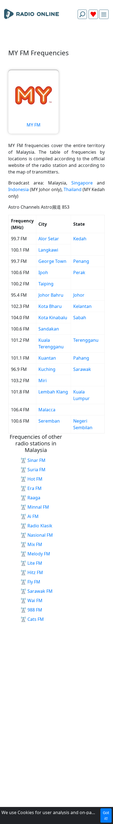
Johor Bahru (50, 295)
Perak (79, 272)
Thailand (72, 189)
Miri (42, 380)
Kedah (79, 239)
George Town (52, 261)
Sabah (79, 318)
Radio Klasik (39, 526)
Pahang (81, 358)
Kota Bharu (50, 306)
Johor (78, 295)
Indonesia (18, 189)
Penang (81, 261)
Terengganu (85, 340)
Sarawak (82, 369)
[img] (104, 14)
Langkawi (48, 250)
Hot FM (35, 479)
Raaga (33, 498)
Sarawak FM (40, 591)
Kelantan (82, 306)
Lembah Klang (53, 392)
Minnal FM (38, 507)
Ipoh (43, 272)
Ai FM (33, 516)
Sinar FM (36, 460)
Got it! (106, 815)
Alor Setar (48, 239)
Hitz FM (35, 572)
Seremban (49, 421)
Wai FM (35, 600)
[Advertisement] (56, 36)
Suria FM (36, 470)
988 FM (34, 610)
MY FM (34, 125)
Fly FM (33, 582)
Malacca (46, 410)
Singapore (82, 183)
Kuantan (47, 358)
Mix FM (34, 544)
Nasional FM (40, 535)
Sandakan (48, 329)
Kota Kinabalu (52, 318)
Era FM (34, 488)
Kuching (46, 369)
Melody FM (38, 554)
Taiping (45, 284)
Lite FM (34, 563)
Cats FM (35, 619)
